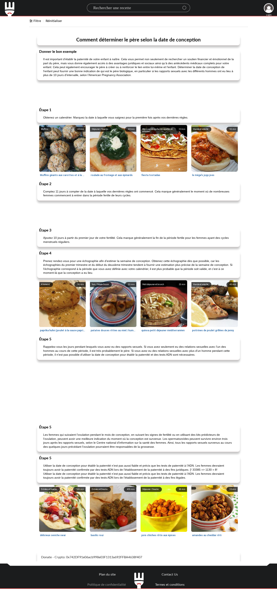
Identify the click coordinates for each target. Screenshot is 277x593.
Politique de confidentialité (106, 584)
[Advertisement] (138, 94)
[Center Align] (186, 6)
